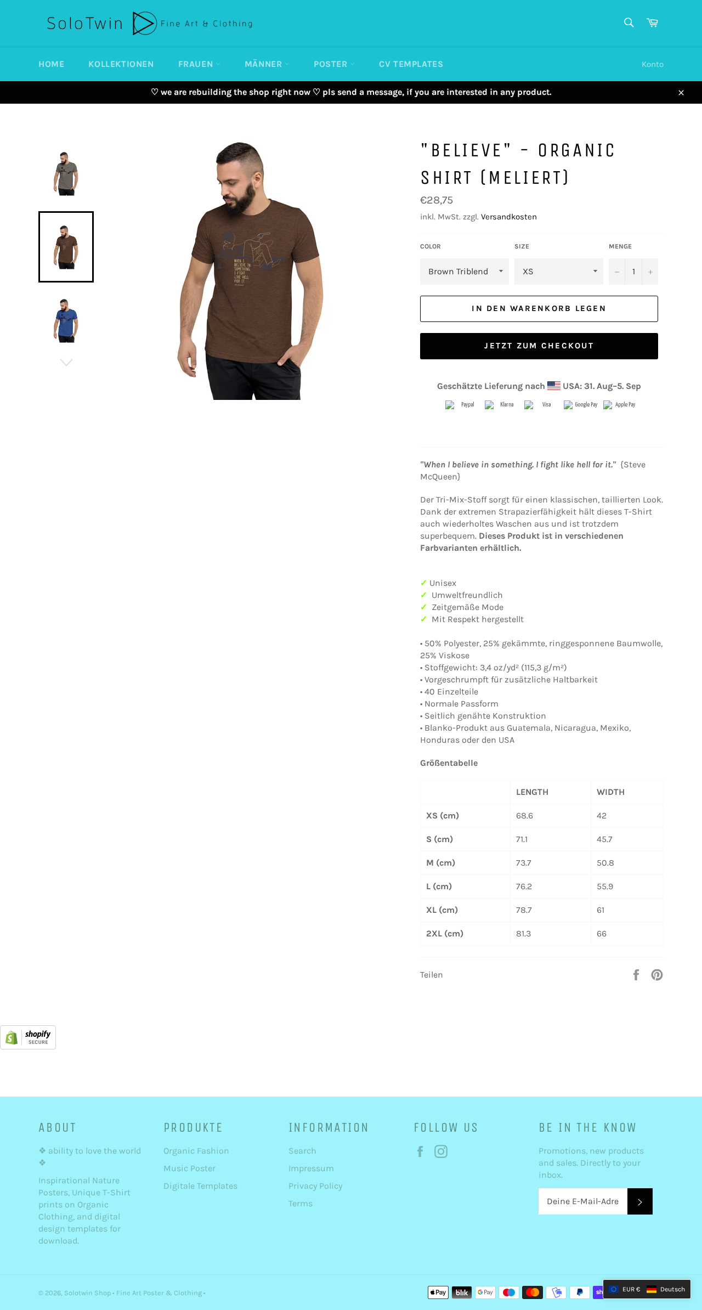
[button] (646, 1289)
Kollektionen (121, 64)
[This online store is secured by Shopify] (28, 1046)
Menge (620, 246)
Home (51, 64)
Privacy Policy (315, 1186)
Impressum (311, 1168)
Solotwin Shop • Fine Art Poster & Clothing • (135, 1293)
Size (521, 246)
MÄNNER (265, 64)
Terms (300, 1203)
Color (430, 246)
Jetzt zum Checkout (539, 346)
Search (302, 1150)
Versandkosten (509, 217)
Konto (653, 64)
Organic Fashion (196, 1150)
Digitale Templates (200, 1186)
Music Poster (190, 1168)
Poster (332, 64)
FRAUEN (197, 64)
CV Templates (411, 64)
